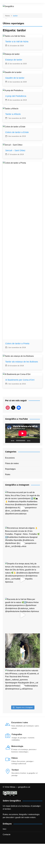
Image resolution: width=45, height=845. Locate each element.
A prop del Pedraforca (15, 96)
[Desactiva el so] (33, 440)
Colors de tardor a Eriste (17, 132)
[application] (22, 433)
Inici (4, 829)
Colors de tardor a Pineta (17, 343)
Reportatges (10, 469)
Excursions (10, 458)
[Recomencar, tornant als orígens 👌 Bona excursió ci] (22, 544)
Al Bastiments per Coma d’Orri (19, 380)
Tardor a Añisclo (13, 114)
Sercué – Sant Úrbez (15, 150)
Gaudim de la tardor (14, 78)
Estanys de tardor (13, 60)
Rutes (7, 474)
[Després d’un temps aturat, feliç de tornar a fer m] (22, 579)
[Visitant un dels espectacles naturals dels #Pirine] (22, 686)
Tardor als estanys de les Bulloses (21, 362)
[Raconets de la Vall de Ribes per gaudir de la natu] (22, 615)
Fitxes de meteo (12, 463)
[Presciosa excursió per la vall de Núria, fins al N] (22, 508)
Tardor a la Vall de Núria (16, 41)
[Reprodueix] (8, 440)
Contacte (6, 834)
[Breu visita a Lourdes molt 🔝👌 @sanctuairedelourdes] (22, 650)
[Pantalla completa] (37, 440)
